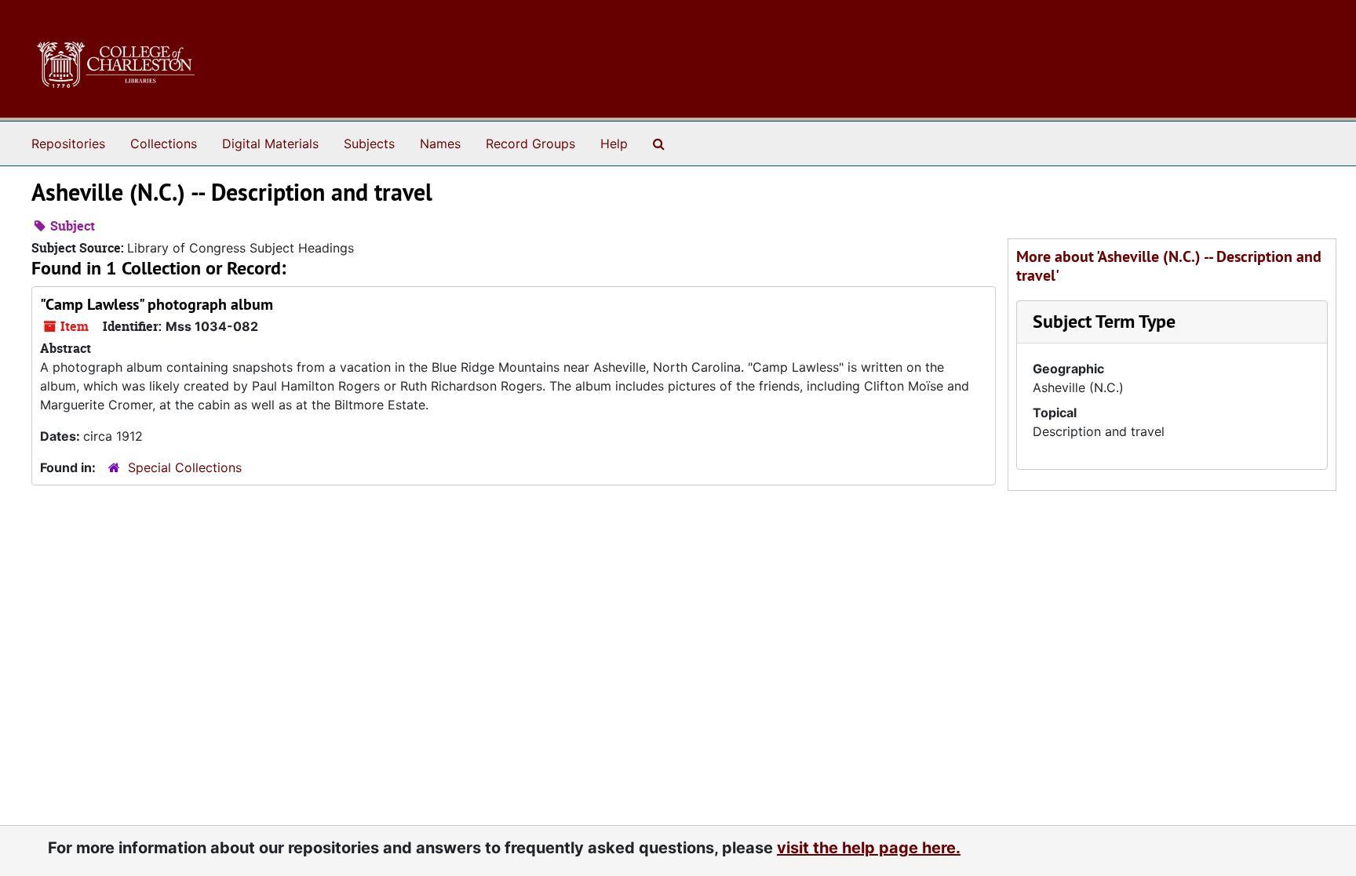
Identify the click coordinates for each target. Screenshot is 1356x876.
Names (440, 143)
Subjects (369, 143)
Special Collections (185, 467)
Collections (163, 143)
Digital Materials (270, 143)
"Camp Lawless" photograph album (156, 304)
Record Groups (530, 143)
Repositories (68, 143)
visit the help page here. (868, 847)
